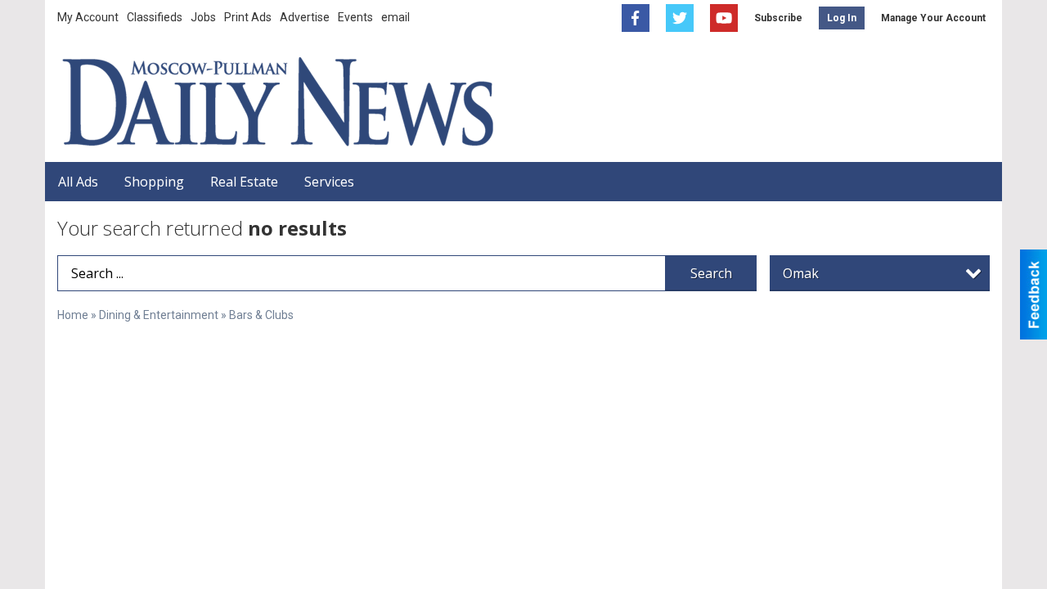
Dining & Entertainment (158, 314)
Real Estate (244, 182)
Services (329, 182)
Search (711, 273)
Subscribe (778, 18)
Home (72, 314)
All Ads (78, 182)
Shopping (154, 182)
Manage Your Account (933, 18)
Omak (801, 273)
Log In (841, 18)
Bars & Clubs (261, 314)
